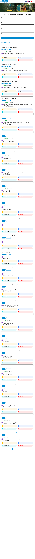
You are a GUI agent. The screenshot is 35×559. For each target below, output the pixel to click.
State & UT (2, 17)
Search (17, 38)
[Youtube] (31, 1)
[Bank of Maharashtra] (4, 1)
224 (19, 449)
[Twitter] (30, 1)
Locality (2, 27)
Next (21, 449)
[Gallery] (17, 8)
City (1, 22)
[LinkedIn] (33, 1)
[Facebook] (26, 1)
